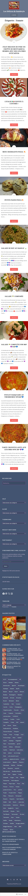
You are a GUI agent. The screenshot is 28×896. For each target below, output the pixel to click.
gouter (19, 743)
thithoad (9, 666)
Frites (10, 734)
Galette (19, 737)
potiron (20, 789)
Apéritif (14, 685)
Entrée (9, 725)
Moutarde (10, 768)
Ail (20, 679)
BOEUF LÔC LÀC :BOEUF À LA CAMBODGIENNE (10, 853)
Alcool (5, 682)
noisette (17, 768)
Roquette (12, 799)
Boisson (22, 691)
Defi (17, 722)
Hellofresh (12, 750)
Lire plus (14, 74)
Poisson (5, 786)
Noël (4, 774)
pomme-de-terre (7, 789)
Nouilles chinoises (16, 771)
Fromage (16, 734)
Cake (12, 704)
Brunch (5, 701)
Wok (15, 826)
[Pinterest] (6, 593)
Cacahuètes (6, 704)
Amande (11, 682)
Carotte (5, 707)
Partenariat (6, 780)
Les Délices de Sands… (12, 648)
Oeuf (9, 774)
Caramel (18, 704)
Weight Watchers (7, 826)
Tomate (18, 817)
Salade (5, 802)
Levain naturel (7, 762)
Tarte (17, 811)
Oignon (14, 774)
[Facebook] (3, 593)
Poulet (5, 792)
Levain (22, 759)
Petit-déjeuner (15, 780)
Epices (14, 725)
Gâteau (11, 747)
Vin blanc (5, 823)
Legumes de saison (14, 759)
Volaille (12, 823)
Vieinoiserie (17, 820)
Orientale (5, 777)
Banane (12, 688)
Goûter (5, 747)
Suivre (5, 566)
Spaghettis (11, 808)
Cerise (11, 707)
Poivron (11, 786)
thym (12, 817)
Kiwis (4, 756)
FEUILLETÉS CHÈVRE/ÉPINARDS (15, 655)
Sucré (17, 808)
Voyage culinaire (20, 823)
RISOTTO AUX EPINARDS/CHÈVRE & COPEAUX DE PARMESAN (11, 848)
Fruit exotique (7, 737)
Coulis (18, 719)
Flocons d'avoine (7, 731)
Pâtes (4, 796)
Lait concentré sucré (13, 756)
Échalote (5, 829)
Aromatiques (21, 685)
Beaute (5, 691)
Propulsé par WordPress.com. (14, 883)
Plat (23, 783)
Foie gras (16, 731)
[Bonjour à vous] (20, 879)
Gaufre (5, 740)
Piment (5, 783)
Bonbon (5, 694)
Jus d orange (17, 753)
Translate (14, 606)
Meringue (19, 765)
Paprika (22, 777)
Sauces (14, 802)
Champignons (18, 707)
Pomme (17, 786)
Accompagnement (12, 679)
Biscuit (11, 691)
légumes (15, 762)
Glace (4, 743)
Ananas (17, 682)
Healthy (5, 750)
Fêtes (14, 737)
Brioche (12, 697)
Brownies (18, 697)
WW (20, 826)
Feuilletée (15, 728)
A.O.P (4, 679)
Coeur (4, 713)
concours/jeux (7, 716)
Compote (10, 713)
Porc (15, 789)
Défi (4, 725)
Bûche (17, 701)
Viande (10, 820)
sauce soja (21, 802)
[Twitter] (11, 879)
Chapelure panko (7, 710)
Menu (14, 15)
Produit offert (12, 792)
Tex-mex (22, 814)
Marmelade (6, 765)
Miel (4, 768)
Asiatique (5, 688)
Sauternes (15, 805)
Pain (17, 777)
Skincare (22, 805)
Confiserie (15, 716)
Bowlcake (5, 697)
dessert (22, 722)
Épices (11, 829)
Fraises (5, 734)
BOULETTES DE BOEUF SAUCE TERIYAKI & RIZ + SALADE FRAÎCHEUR (13, 840)
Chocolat (16, 710)
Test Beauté (6, 814)
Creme (12, 722)
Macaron (21, 762)
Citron (22, 710)
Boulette (20, 694)
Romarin (5, 799)
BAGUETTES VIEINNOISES (14, 663)
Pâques (20, 792)
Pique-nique (12, 783)
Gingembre (18, 740)
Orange (20, 774)
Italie (4, 753)
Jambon (10, 753)
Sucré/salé (6, 811)
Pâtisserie (11, 796)
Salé (10, 802)
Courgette (6, 722)
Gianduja (11, 740)
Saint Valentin (20, 799)
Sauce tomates (7, 805)
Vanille (5, 820)
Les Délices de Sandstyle (14, 11)
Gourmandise (11, 743)
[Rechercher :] (14, 483)
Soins (4, 808)
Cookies (12, 719)
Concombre (18, 713)
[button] (9, 623)
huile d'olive (20, 750)
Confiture (5, 719)
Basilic (17, 688)
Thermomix (6, 817)
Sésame (12, 811)
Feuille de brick (7, 728)
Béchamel (11, 701)
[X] (9, 593)
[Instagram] (11, 593)
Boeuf (16, 691)
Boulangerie (12, 694)
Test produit (14, 814)
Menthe (13, 765)
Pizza (18, 783)
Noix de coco (6, 771)
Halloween (17, 747)
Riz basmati (18, 796)
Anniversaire (6, 685)
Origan (12, 777)
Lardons (5, 759)
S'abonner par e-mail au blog (14, 550)
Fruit (22, 734)
